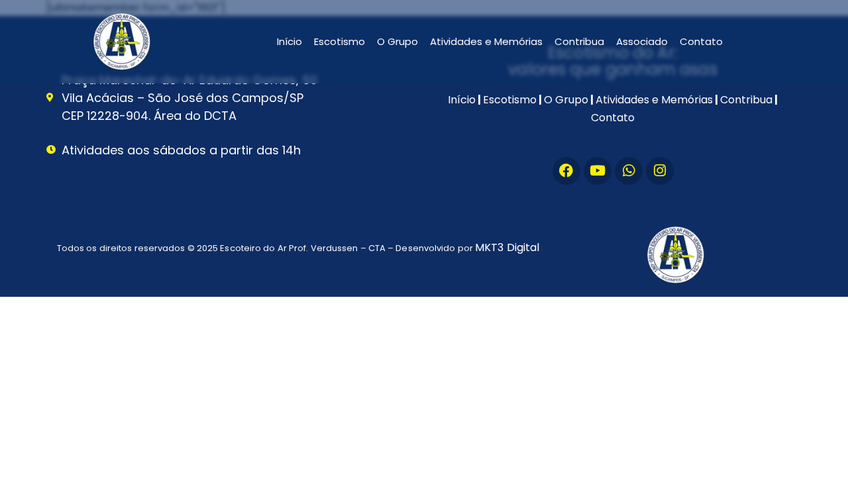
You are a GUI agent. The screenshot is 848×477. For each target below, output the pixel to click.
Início (289, 41)
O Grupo (397, 41)
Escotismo (339, 41)
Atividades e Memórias (486, 41)
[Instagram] (660, 171)
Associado (642, 41)
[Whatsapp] (629, 171)
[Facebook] (566, 171)
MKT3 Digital (507, 247)
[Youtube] (597, 171)
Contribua (579, 41)
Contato (701, 41)
